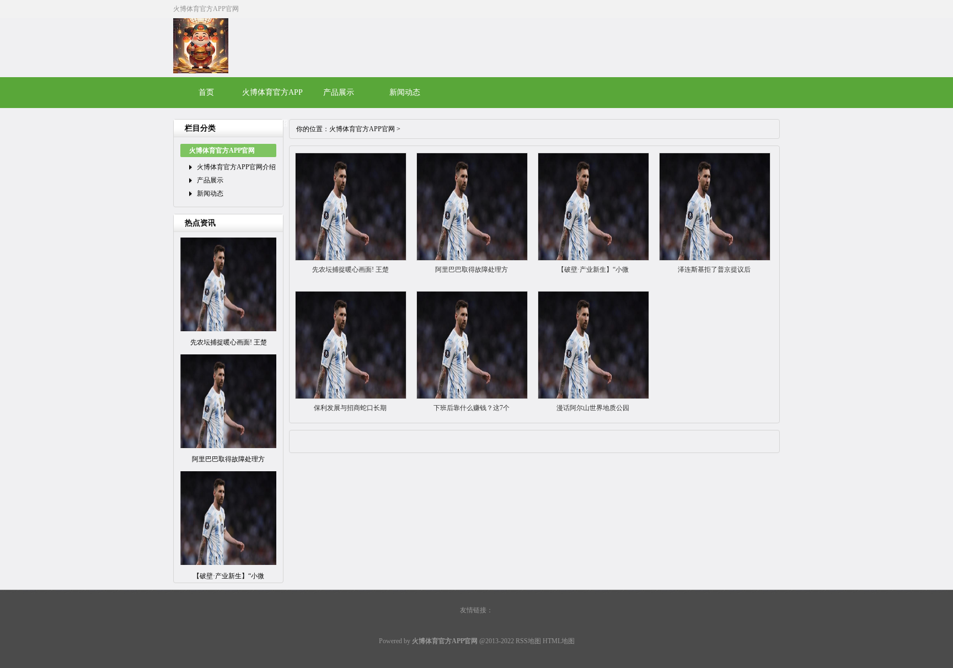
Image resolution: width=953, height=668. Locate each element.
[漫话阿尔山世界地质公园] (593, 397)
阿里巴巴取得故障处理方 (471, 269)
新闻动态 (404, 92)
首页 (206, 92)
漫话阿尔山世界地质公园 (592, 408)
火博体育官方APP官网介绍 (236, 167)
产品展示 (338, 92)
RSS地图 (528, 641)
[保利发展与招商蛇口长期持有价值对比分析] (350, 397)
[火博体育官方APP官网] (200, 71)
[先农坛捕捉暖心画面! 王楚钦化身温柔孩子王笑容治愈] (350, 258)
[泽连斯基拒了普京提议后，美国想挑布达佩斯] (714, 258)
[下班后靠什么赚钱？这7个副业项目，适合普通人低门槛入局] (472, 397)
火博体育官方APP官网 (362, 129)
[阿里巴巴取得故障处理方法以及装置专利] (472, 258)
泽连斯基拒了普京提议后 (714, 269)
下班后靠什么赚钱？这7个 (471, 408)
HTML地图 (559, 641)
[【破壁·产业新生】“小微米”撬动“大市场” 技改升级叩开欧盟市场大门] (593, 258)
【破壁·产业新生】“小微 (593, 269)
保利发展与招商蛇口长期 (350, 408)
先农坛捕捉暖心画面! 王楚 (350, 269)
